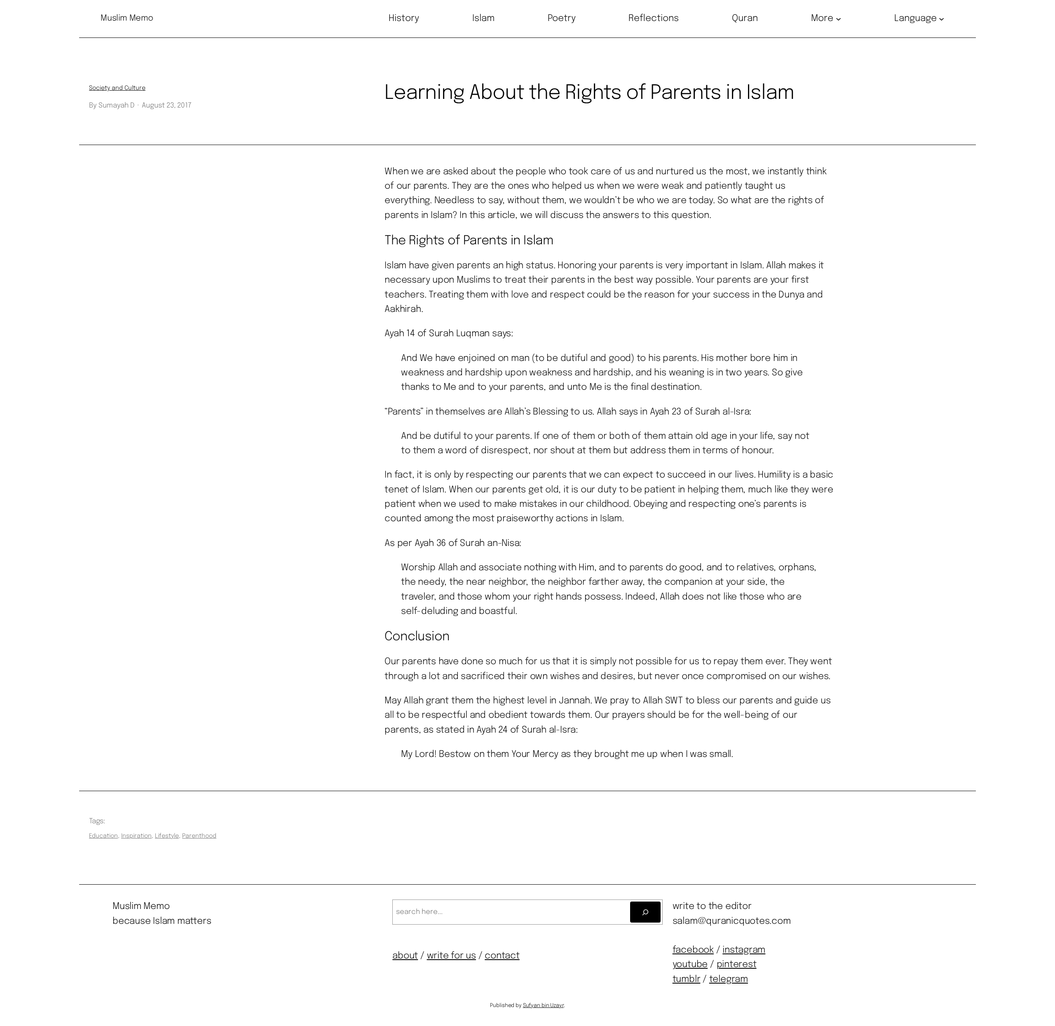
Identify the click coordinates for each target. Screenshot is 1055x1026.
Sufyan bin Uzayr (543, 1005)
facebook (693, 950)
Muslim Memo (127, 18)
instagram (743, 950)
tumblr (687, 979)
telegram (728, 979)
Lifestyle (167, 836)
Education (103, 836)
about (405, 955)
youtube (690, 964)
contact (502, 955)
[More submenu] (838, 18)
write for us (451, 955)
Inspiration (136, 836)
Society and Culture (117, 88)
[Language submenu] (941, 18)
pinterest (737, 964)
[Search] (645, 912)
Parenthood (199, 836)
